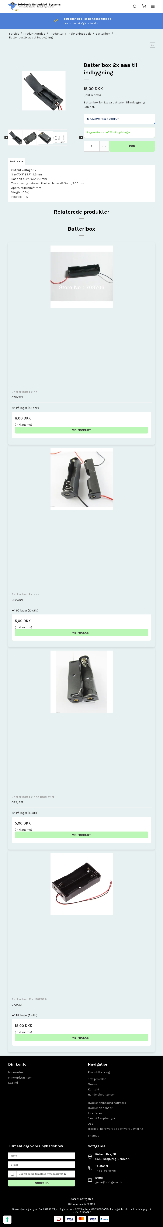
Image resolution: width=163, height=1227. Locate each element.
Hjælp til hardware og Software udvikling (115, 1129)
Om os (92, 1084)
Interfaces (95, 1113)
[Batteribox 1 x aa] (81, 315)
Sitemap (93, 1135)
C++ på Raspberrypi (101, 1118)
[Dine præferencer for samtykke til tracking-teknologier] (7, 1220)
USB (90, 1123)
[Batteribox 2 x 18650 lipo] (81, 923)
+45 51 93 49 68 (105, 1170)
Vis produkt (81, 430)
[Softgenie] (34, 6)
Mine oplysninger (20, 1077)
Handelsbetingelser (101, 1094)
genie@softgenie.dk (108, 1182)
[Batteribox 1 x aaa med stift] (81, 721)
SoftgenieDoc (97, 1079)
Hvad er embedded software (107, 1103)
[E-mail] (41, 1164)
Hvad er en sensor (100, 1108)
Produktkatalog (99, 1072)
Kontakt (93, 1089)
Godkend (42, 1183)
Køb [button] (132, 146)
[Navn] (41, 1155)
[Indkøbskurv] (144, 6)
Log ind (13, 1082)
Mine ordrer (16, 1072)
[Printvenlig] (152, 45)
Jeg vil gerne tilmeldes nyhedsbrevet (41, 1173)
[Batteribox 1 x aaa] (81, 518)
